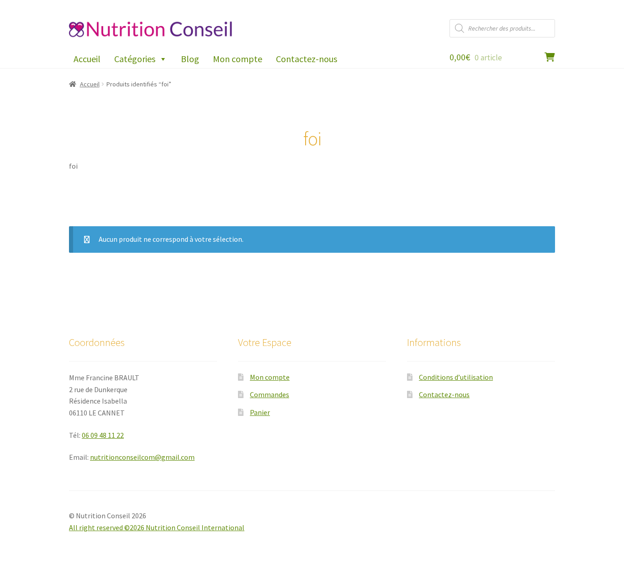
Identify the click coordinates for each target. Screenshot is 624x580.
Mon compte (237, 58)
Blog (190, 58)
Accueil (87, 58)
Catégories (134, 58)
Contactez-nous (306, 58)
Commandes (269, 394)
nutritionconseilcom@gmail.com (142, 457)
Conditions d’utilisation (456, 377)
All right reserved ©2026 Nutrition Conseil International (156, 527)
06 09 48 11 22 (103, 435)
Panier (260, 412)
